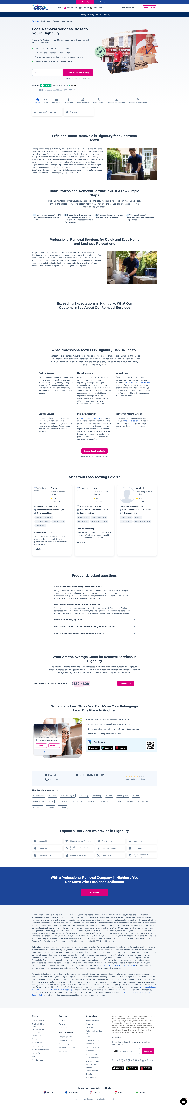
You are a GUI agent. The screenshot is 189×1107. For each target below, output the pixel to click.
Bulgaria (142, 1092)
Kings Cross (143, 801)
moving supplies (131, 421)
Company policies (65, 1037)
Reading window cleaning (61, 990)
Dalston (109, 796)
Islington (52, 796)
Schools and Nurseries (116, 102)
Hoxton (136, 796)
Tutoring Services (92, 1070)
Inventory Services (78, 855)
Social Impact (37, 1042)
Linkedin (150, 1060)
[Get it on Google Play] (107, 748)
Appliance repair (91, 1054)
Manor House (38, 801)
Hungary (121, 1092)
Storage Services (77, 112)
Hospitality (69, 102)
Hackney (91, 801)
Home (37, 102)
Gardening (137, 841)
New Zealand (73, 1092)
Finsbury (50, 807)
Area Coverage (37, 1060)
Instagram (143, 1060)
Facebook (115, 1060)
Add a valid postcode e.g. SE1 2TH (44, 84)
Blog (33, 1056)
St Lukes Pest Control (105, 965)
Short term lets (98, 102)
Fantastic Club (71, 8)
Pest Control (107, 841)
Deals (95, 8)
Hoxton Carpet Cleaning (125, 965)
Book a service (149, 8)
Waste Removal (45, 855)
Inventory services (92, 1047)
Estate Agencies (83, 102)
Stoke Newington (67, 796)
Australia (50, 1092)
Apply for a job (83, 8)
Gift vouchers (37, 1039)
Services (58, 8)
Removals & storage (93, 1040)
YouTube (136, 1060)
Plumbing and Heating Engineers (79, 848)
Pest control (90, 1051)
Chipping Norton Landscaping (134, 992)
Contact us (63, 1027)
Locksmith (43, 841)
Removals (35, 21)
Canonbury (84, 796)
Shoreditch (37, 807)
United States (98, 1092)
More (100, 8)
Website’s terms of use (67, 1047)
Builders (88, 1037)
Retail (46, 102)
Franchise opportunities (40, 1049)
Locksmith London (92, 1058)
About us (62, 1020)
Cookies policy (64, 1051)
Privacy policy (64, 1044)
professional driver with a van (137, 382)
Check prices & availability (94, 451)
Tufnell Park (63, 801)
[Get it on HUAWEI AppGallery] (121, 748)
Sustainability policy (66, 1040)
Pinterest (129, 1060)
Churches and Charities (138, 102)
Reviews (62, 1024)
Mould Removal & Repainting (140, 855)
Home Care (90, 1074)
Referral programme (39, 1046)
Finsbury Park (122, 796)
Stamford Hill (78, 801)
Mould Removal (91, 1077)
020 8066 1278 (128, 8)
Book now (94, 893)
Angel (51, 801)
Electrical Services (109, 848)
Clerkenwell (104, 801)
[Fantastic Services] (40, 7)
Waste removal (91, 1044)
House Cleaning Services (80, 841)
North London (38, 796)
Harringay (62, 807)
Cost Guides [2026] (39, 1020)
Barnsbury (97, 796)
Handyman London (92, 1061)
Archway (117, 801)
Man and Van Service (47, 112)
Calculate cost (126, 683)
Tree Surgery (138, 848)
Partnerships (36, 1053)
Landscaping (44, 848)
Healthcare (56, 102)
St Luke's (129, 801)
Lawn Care (106, 855)
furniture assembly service (91, 418)
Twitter (122, 1060)
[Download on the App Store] (94, 748)
